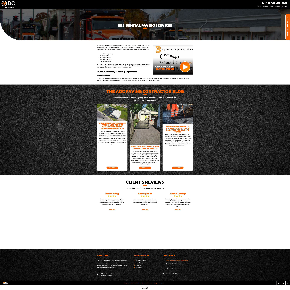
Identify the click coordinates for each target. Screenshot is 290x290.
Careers (277, 6)
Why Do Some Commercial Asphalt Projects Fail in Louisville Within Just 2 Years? (178, 129)
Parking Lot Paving (141, 260)
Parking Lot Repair (141, 264)
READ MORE (112, 167)
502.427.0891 (172, 268)
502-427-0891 (279, 3)
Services (265, 6)
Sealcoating (139, 265)
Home (259, 6)
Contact (284, 6)
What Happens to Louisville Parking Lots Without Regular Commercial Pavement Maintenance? (112, 126)
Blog (271, 6)
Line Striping (139, 267)
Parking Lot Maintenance (142, 262)
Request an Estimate (287, 27)
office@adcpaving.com (172, 273)
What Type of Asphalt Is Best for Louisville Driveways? (145, 147)
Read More (112, 210)
